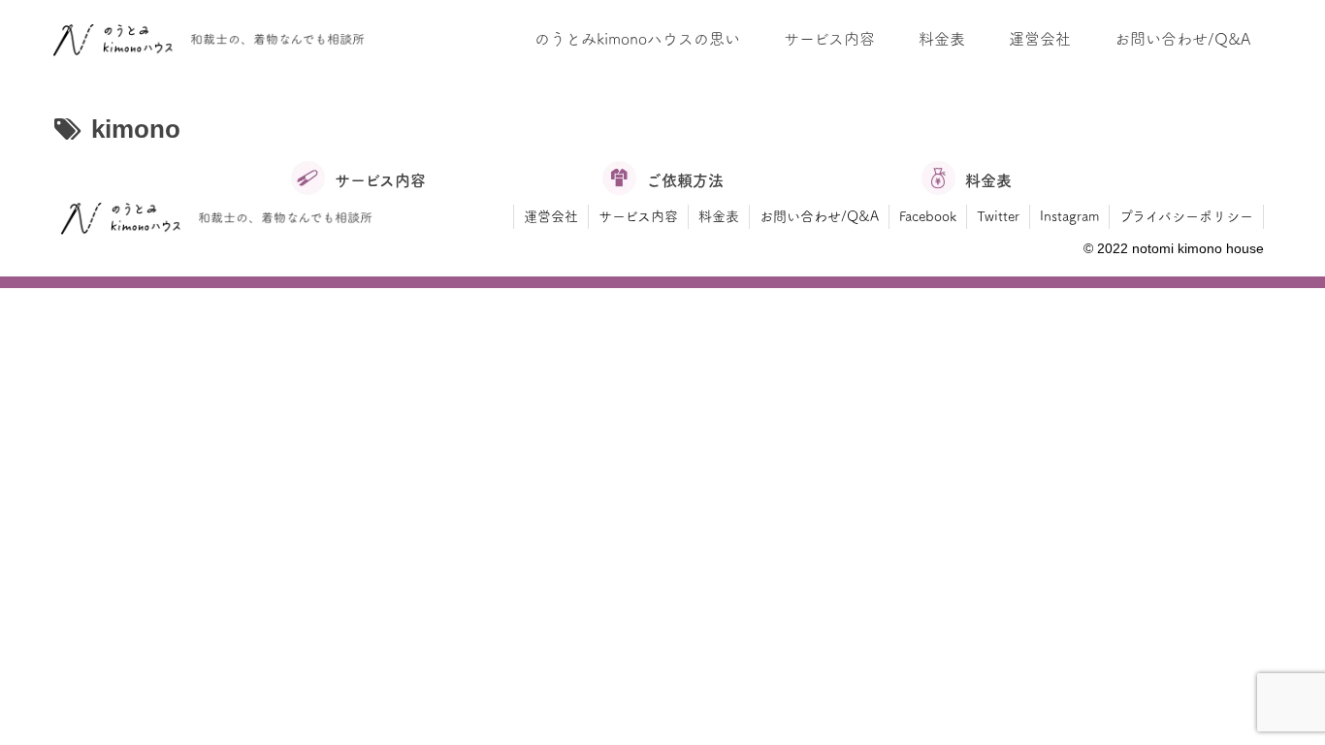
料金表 (718, 216)
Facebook (927, 216)
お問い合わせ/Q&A (819, 216)
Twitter (998, 216)
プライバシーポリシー (1186, 216)
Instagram (1069, 216)
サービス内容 (638, 216)
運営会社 (551, 216)
